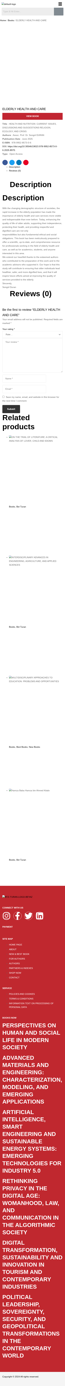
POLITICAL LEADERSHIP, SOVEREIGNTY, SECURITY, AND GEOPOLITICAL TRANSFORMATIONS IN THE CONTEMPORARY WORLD (31, 1326)
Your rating (8, 329)
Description (14, 167)
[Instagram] (6, 916)
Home (3, 20)
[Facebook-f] (17, 916)
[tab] (36, 167)
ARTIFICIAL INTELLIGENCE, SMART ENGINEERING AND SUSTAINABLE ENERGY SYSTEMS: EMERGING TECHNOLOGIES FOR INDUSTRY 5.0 (31, 1141)
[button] (60, 4)
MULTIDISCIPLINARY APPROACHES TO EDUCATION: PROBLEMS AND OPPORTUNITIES (35, 767)
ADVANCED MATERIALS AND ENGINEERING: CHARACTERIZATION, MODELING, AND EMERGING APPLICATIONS (32, 1080)
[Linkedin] (39, 916)
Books (11, 20)
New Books (34, 747)
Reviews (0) (15, 170)
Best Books (22, 747)
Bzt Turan (21, 506)
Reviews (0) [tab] (31, 293)
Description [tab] (30, 184)
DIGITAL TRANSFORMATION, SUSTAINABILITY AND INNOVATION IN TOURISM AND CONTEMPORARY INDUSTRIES (32, 1264)
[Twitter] (28, 916)
